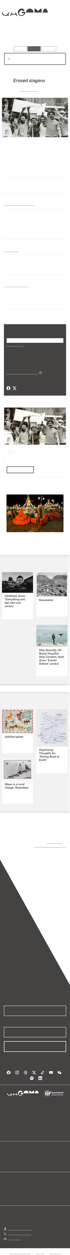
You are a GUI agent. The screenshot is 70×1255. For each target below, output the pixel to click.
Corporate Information (37, 1253)
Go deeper (55, 37)
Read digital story (19, 469)
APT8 (11, 451)
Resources (49, 48)
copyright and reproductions (45, 845)
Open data (9, 1152)
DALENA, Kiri (29, 90)
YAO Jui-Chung (13, 610)
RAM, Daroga (12, 744)
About (39, 1156)
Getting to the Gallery (20, 1225)
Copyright (55, 1249)
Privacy (40, 1249)
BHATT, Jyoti (12, 799)
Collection (25, 24)
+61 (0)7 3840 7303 (19, 1230)
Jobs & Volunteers (20, 1249)
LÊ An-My (44, 671)
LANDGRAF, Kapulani (51, 608)
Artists (34, 37)
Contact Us (14, 1235)
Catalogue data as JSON (21, 372)
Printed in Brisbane (15, 285)
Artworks (13, 37)
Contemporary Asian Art (18, 204)
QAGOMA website (14, 1156)
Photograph (11, 250)
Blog (39, 1152)
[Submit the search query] (6, 59)
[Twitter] (14, 388)
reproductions (53, 842)
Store (7, 1160)
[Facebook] (8, 388)
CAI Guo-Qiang (47, 764)
